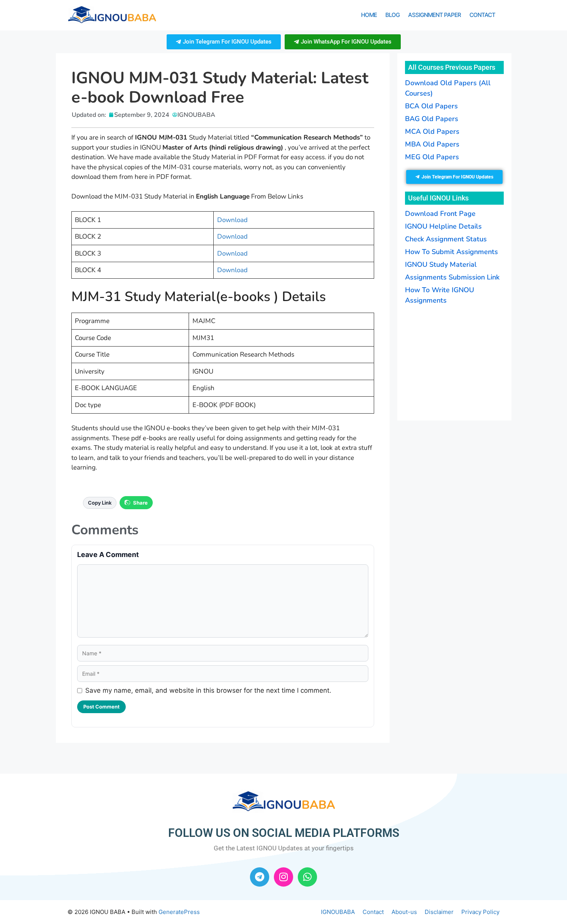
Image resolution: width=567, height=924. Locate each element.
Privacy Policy (480, 912)
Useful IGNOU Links (438, 198)
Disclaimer (439, 912)
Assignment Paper (434, 15)
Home (369, 15)
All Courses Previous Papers (451, 67)
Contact (482, 15)
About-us (404, 912)
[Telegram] (259, 877)
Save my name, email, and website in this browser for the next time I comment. (208, 690)
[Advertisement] (453, 361)
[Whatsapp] (307, 877)
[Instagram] (283, 877)
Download (232, 219)
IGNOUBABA (338, 912)
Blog (392, 15)
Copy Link (99, 503)
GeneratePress (179, 912)
